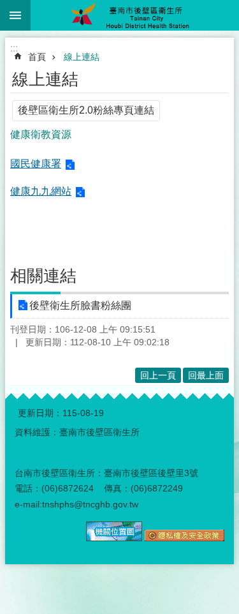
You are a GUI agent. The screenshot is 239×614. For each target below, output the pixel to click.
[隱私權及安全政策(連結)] (184, 538)
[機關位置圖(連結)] (114, 538)
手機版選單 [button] (15, 15)
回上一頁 (158, 375)
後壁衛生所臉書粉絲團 (80, 305)
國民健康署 (35, 163)
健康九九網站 (40, 191)
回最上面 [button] (206, 375)
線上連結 (81, 57)
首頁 (37, 57)
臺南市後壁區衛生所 (135, 15)
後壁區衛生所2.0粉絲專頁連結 (86, 110)
